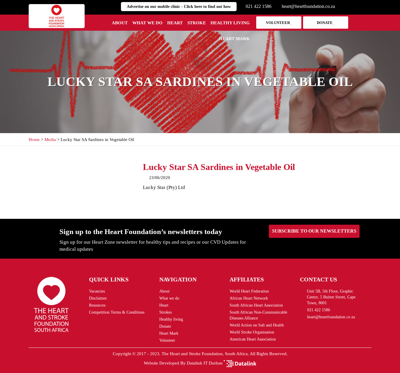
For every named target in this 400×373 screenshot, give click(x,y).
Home (34, 139)
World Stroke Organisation (252, 332)
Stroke (196, 22)
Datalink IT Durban (205, 363)
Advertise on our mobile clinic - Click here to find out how (179, 6)
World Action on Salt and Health (257, 325)
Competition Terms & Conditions (116, 312)
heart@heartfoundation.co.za (308, 6)
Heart (175, 22)
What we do (147, 22)
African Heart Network (249, 298)
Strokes (165, 312)
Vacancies (97, 291)
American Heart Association (253, 339)
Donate (325, 22)
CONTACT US (318, 279)
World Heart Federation (249, 291)
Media (50, 139)
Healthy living (230, 22)
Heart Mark (234, 38)
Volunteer (278, 22)
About (120, 22)
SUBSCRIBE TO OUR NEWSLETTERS (314, 230)
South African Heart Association (256, 305)
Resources (97, 305)
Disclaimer (98, 298)
